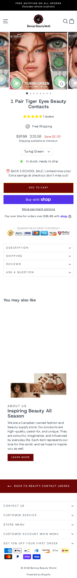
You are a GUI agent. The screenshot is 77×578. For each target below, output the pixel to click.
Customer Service (20, 515)
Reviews (13, 264)
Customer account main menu (31, 534)
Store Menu (14, 524)
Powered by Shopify (38, 574)
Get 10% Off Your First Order (30, 543)
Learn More (20, 457)
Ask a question (20, 272)
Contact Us (14, 506)
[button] (33, 116)
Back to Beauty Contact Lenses (41, 486)
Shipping (24, 141)
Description (17, 248)
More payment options (38, 209)
